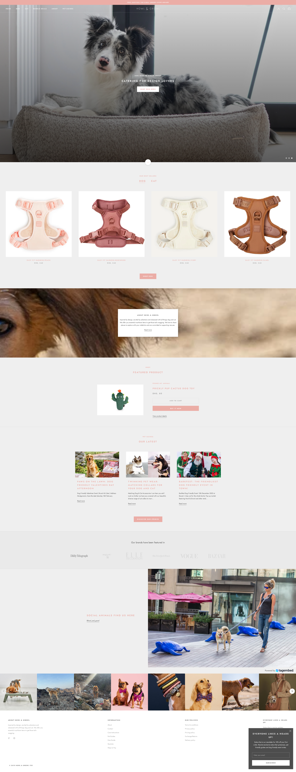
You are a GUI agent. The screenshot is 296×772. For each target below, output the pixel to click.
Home (8, 9)
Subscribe (271, 763)
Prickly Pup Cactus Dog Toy (174, 388)
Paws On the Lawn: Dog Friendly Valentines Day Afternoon (95, 485)
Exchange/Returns (191, 736)
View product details (160, 416)
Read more (148, 330)
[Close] (290, 731)
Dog (18, 9)
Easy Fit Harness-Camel (257, 260)
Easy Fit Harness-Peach (39, 260)
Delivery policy (190, 740)
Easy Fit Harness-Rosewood (111, 260)
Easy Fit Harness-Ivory (184, 260)
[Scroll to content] (148, 162)
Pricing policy (190, 732)
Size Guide (111, 740)
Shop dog (148, 276)
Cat (26, 9)
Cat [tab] (154, 181)
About (55, 9)
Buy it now (175, 409)
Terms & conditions (191, 725)
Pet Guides (68, 9)
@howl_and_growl (93, 620)
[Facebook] (9, 738)
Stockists (111, 744)
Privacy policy (190, 729)
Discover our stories (148, 519)
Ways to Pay (112, 748)
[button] (18, 692)
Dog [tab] (142, 181)
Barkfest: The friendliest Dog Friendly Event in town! (198, 485)
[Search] (284, 9)
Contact (110, 729)
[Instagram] (14, 738)
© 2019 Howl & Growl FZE (21, 765)
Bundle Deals (40, 9)
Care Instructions (113, 732)
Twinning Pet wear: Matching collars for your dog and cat (145, 485)
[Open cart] (289, 8)
